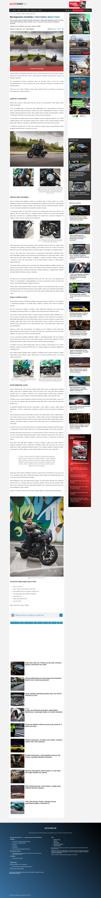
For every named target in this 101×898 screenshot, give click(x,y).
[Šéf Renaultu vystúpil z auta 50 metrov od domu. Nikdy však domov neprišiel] (79, 423)
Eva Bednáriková (80, 241)
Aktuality (19, 10)
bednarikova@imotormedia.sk (24, 841)
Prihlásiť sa (88, 10)
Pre (49, 622)
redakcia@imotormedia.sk (14, 873)
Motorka (45, 622)
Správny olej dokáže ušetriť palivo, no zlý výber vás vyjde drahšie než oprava (43, 771)
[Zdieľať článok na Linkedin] (58, 29)
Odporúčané (34, 10)
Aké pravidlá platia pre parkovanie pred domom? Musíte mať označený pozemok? (43, 679)
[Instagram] (71, 10)
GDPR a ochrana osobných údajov (17, 868)
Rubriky (14, 10)
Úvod (11, 13)
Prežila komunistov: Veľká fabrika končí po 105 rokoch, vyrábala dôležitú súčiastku (42, 756)
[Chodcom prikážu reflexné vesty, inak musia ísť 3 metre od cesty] (17, 736)
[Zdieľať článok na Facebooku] (54, 29)
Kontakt (39, 10)
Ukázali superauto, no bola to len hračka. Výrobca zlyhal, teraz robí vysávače (43, 741)
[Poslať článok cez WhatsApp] (60, 29)
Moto (35, 622)
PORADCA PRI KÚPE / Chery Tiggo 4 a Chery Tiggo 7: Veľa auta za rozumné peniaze (80, 500)
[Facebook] (66, 10)
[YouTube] (69, 10)
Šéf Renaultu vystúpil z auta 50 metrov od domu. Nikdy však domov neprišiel (79, 426)
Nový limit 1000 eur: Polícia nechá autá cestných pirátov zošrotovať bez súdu (43, 663)
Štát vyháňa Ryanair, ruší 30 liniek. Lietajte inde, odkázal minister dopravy (43, 787)
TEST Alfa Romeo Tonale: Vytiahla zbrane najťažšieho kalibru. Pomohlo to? (40, 802)
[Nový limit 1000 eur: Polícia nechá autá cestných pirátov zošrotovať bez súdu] (17, 674)
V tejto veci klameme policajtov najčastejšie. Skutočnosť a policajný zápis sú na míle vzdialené (43, 711)
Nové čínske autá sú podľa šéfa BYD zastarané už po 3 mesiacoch (80, 408)
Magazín (28, 10)
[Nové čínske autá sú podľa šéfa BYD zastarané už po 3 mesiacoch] (79, 404)
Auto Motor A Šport (15, 622)
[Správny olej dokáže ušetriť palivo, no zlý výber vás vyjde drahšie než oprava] (17, 782)
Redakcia (78, 355)
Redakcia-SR (79, 280)
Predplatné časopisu (78, 10)
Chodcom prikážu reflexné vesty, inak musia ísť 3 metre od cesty (80, 296)
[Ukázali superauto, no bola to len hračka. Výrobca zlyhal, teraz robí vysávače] (17, 751)
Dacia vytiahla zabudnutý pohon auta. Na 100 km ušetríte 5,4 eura (79, 194)
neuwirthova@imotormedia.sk (26, 866)
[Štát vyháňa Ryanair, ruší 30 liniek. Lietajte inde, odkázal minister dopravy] (17, 798)
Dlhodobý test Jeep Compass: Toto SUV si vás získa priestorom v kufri (79, 469)
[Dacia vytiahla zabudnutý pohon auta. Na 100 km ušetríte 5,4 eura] (17, 705)
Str (58, 622)
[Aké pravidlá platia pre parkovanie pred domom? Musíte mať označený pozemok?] (17, 690)
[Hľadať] (11, 10)
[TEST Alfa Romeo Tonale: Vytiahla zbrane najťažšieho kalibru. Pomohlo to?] (17, 813)
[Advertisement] (37, 645)
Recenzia (54, 622)
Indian (22, 622)
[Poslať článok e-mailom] (62, 29)
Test (61, 622)
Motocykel (40, 622)
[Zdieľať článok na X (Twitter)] (57, 29)
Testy (14, 13)
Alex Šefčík (79, 158)
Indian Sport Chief (29, 622)
